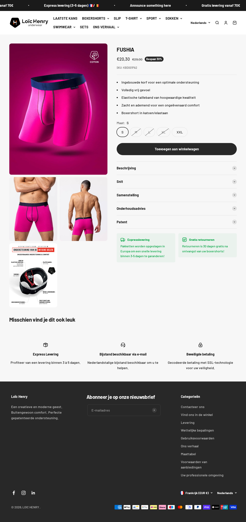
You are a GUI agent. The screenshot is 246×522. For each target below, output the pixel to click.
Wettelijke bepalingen (197, 430)
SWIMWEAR (62, 27)
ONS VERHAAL (104, 27)
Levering (187, 422)
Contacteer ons (192, 407)
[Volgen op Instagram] (23, 492)
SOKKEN (171, 18)
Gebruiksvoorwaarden (197, 438)
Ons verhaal (190, 446)
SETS (84, 27)
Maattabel (188, 454)
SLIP (117, 18)
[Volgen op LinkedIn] (33, 492)
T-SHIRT (131, 18)
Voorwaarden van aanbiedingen (194, 464)
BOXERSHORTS (93, 18)
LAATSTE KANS (65, 18)
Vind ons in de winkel (197, 414)
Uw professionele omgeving (202, 475)
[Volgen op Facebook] (13, 492)
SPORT (151, 18)
